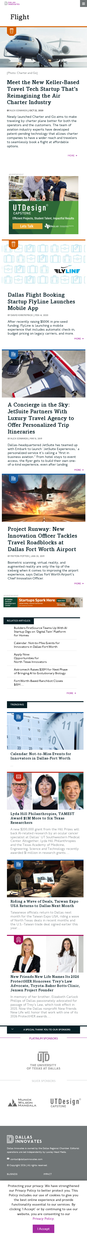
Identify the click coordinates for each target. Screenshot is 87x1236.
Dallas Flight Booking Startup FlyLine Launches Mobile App (41, 302)
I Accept (43, 1229)
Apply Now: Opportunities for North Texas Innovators (30, 658)
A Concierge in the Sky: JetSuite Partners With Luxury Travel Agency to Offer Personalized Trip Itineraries (41, 419)
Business (12, 1174)
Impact (48, 1174)
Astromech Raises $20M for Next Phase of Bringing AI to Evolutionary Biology (41, 671)
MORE (71, 155)
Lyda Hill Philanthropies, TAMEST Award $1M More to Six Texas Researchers (42, 818)
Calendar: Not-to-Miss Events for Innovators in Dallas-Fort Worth (37, 645)
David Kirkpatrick (22, 315)
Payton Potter (20, 556)
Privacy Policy (43, 1219)
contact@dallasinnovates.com (26, 1159)
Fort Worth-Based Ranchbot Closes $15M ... (38, 683)
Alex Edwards (18, 110)
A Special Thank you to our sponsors (46, 1029)
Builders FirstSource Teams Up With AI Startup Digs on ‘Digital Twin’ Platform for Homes (40, 631)
